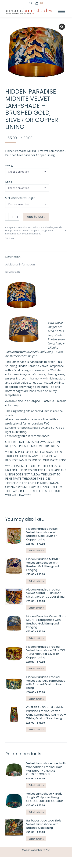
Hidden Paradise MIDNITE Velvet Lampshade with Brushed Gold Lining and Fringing (43, 564)
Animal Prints (25, 227)
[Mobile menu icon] (62, 11)
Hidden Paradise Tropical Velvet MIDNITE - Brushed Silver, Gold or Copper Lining (45, 593)
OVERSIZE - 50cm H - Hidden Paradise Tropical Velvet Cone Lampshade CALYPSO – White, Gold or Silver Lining (46, 713)
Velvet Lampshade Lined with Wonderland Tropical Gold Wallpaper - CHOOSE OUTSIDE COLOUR (46, 769)
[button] (62, 27)
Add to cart (36, 217)
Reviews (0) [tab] (12, 272)
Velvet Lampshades (30, 233)
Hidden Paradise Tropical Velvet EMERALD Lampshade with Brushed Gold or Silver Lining (45, 682)
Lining (8, 181)
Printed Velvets (22, 230)
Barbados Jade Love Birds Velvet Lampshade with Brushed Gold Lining (43, 824)
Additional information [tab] (20, 264)
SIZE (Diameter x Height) (20, 198)
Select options (36, 550)
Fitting (9, 165)
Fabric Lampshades (43, 227)
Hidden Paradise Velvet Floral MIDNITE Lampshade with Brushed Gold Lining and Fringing (46, 622)
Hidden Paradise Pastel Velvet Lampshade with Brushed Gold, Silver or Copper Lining (42, 534)
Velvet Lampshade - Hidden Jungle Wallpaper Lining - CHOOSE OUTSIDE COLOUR (45, 797)
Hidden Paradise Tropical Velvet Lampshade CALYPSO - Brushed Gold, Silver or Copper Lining (45, 652)
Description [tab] (12, 257)
